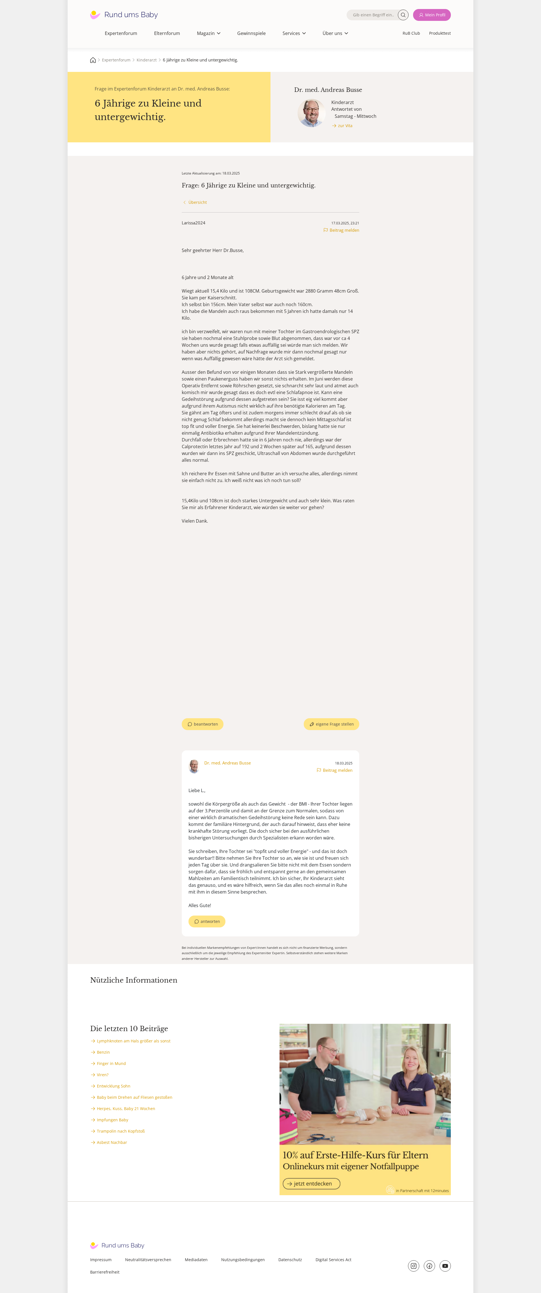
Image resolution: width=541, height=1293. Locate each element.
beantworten (206, 724)
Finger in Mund (111, 1063)
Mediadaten (196, 1259)
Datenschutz (290, 1259)
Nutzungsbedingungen (243, 1259)
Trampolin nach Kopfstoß (121, 1131)
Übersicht (198, 202)
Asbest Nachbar (112, 1142)
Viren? (102, 1074)
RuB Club (411, 33)
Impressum (101, 1259)
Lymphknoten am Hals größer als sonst (133, 1041)
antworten (210, 921)
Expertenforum (121, 33)
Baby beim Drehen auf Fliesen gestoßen (134, 1097)
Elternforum (167, 33)
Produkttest (440, 33)
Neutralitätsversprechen (148, 1259)
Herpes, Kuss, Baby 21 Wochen (126, 1108)
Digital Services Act (333, 1259)
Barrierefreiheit (104, 1272)
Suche (403, 15)
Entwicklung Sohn (113, 1086)
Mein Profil (435, 14)
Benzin (103, 1052)
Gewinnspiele (251, 33)
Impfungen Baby (112, 1119)
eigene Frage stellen (335, 724)
